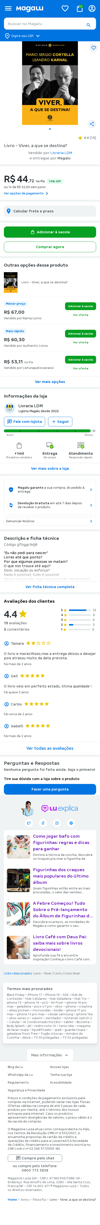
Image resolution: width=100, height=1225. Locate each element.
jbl (29, 1026)
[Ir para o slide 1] (50, 129)
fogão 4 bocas (52, 1033)
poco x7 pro (43, 1006)
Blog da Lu (15, 1067)
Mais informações (46, 1055)
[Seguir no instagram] (57, 823)
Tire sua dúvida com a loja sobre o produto (41, 779)
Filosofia (39, 1199)
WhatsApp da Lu (20, 1075)
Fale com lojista (27, 422)
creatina (85, 1006)
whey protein (19, 1010)
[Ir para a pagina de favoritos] (65, 8)
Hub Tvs (81, 998)
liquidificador (42, 1030)
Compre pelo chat (38, 1158)
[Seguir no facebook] (43, 823)
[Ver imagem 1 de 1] (50, 83)
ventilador (53, 1018)
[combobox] (50, 23)
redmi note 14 (45, 1026)
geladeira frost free (22, 1033)
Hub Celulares (36, 998)
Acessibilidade (61, 1082)
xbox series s (19, 1018)
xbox (58, 1006)
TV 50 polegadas (46, 1037)
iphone (71, 1006)
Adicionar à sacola (53, 232)
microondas (42, 1010)
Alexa (26, 1037)
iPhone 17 (35, 995)
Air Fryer (57, 1002)
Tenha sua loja (61, 1075)
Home (12, 1199)
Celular (14, 1022)
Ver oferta (80, 314)
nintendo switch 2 (78, 1018)
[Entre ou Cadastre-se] (92, 8)
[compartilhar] (91, 124)
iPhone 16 (52, 995)
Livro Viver (72, 973)
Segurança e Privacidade (26, 1090)
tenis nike (66, 1026)
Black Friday (16, 995)
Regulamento (18, 1082)
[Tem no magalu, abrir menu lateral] (8, 8)
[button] (88, 25)
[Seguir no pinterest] (71, 823)
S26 (65, 995)
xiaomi (37, 1018)
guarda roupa (75, 1030)
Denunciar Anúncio (20, 521)
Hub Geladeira (60, 998)
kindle (58, 1010)
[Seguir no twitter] (29, 823)
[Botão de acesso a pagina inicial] (35, 8)
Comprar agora (50, 247)
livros (25, 1199)
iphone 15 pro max (31, 1014)
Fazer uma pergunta (50, 789)
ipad (58, 1030)
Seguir (63, 422)
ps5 (45, 1002)
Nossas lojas (59, 1067)
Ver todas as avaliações (50, 748)
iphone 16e (84, 1014)
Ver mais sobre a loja (50, 468)
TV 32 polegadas (75, 1037)
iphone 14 (32, 1002)
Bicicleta (83, 1022)
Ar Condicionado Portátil (41, 1022)
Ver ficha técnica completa (50, 587)
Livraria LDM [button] (61, 153)
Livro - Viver (42, 973)
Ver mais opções (50, 382)
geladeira (24, 1006)
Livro (58, 973)
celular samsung (60, 1014)
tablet (69, 1022)
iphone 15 (14, 1002)
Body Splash (16, 1026)
